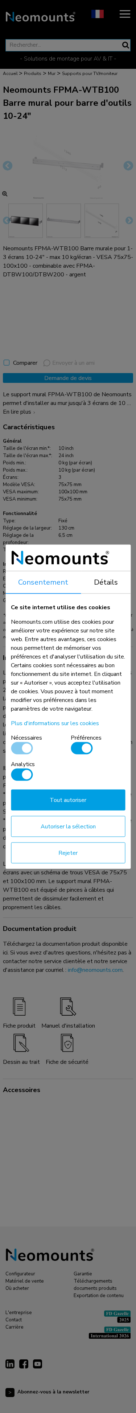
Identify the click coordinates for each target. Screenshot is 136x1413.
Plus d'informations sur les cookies (55, 723)
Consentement (43, 582)
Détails (106, 582)
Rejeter (68, 853)
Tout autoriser (68, 800)
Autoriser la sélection (68, 826)
